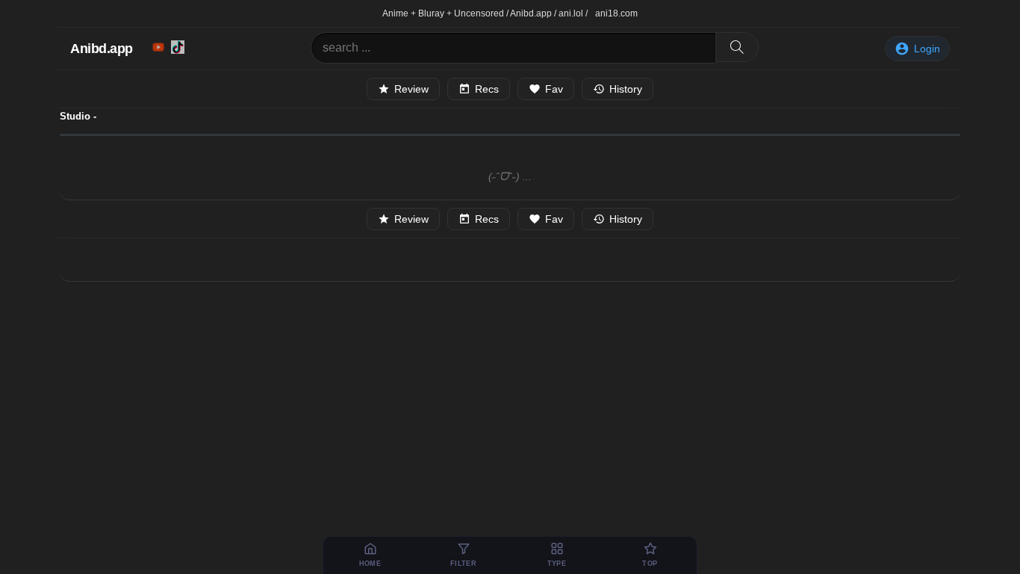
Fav (554, 89)
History (625, 89)
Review (411, 89)
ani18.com (616, 13)
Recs (487, 89)
